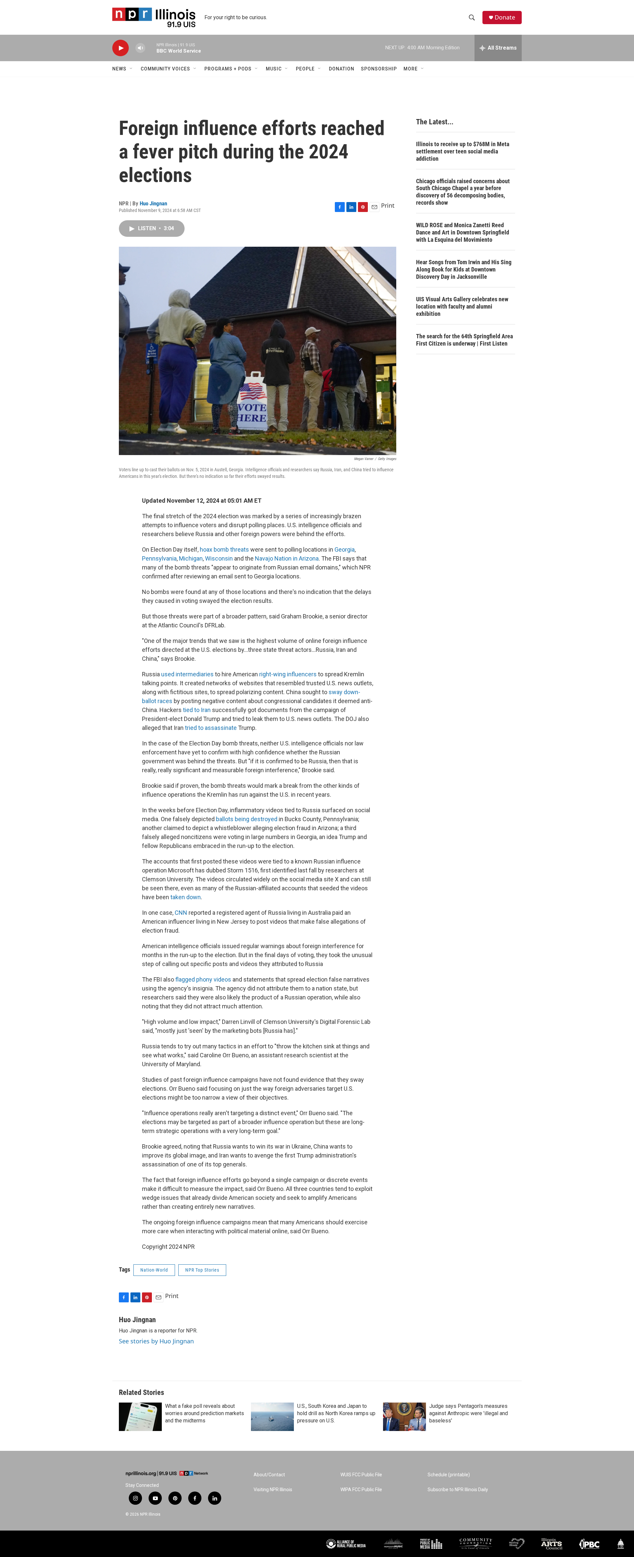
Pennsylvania (159, 558)
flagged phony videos (203, 979)
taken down (185, 897)
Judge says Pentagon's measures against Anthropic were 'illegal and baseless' (468, 1413)
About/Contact (269, 1474)
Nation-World (154, 1270)
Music (274, 68)
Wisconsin (219, 558)
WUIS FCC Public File (361, 1474)
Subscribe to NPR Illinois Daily (458, 1489)
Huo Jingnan (153, 203)
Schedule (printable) (449, 1474)
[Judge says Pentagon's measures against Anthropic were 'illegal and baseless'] (404, 1417)
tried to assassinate (211, 727)
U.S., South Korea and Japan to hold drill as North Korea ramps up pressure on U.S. (336, 1413)
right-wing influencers (288, 674)
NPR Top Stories (202, 1270)
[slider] (151, 47)
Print (388, 205)
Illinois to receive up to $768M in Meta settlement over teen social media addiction (462, 151)
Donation (341, 68)
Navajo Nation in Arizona (287, 558)
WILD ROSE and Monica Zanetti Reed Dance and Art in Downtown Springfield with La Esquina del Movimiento (462, 232)
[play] (120, 48)
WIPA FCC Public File (361, 1489)
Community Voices (165, 68)
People (305, 68)
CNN (181, 912)
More (411, 68)
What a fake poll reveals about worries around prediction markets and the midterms (204, 1413)
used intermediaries (187, 674)
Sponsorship (379, 68)
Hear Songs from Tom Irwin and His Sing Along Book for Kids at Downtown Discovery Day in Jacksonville (463, 269)
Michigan (191, 558)
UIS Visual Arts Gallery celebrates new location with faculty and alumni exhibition (462, 306)
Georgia (345, 549)
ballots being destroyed (246, 819)
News (119, 68)
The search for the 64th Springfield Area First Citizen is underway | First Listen (464, 340)
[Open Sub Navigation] (131, 68)
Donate (505, 17)
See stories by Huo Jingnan (156, 1341)
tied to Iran (197, 709)
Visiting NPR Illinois (273, 1489)
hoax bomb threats (224, 549)
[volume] (140, 48)
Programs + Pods (228, 68)
